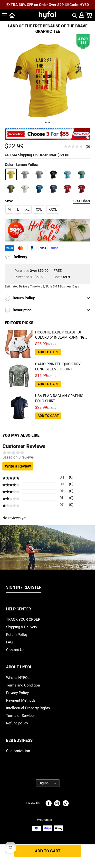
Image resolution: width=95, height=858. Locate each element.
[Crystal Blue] (67, 174)
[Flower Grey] (39, 174)
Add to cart (47, 850)
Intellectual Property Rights (28, 708)
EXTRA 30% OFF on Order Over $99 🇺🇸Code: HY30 (47, 4)
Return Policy (17, 634)
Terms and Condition (23, 685)
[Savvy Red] (81, 188)
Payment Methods (21, 700)
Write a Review (18, 466)
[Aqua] (39, 188)
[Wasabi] (81, 174)
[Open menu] (4, 15)
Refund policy (17, 723)
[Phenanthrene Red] (67, 188)
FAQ (9, 642)
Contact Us (15, 650)
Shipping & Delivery (21, 627)
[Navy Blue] (53, 188)
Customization (18, 751)
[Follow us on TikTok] (66, 803)
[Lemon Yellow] (11, 174)
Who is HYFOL (17, 677)
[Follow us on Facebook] (49, 803)
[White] (25, 188)
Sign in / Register (23, 587)
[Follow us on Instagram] (57, 803)
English (43, 783)
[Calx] (25, 174)
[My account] (81, 15)
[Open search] (74, 15)
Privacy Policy (17, 693)
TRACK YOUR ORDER (23, 619)
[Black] (53, 174)
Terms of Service (20, 715)
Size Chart (81, 201)
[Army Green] (11, 188)
